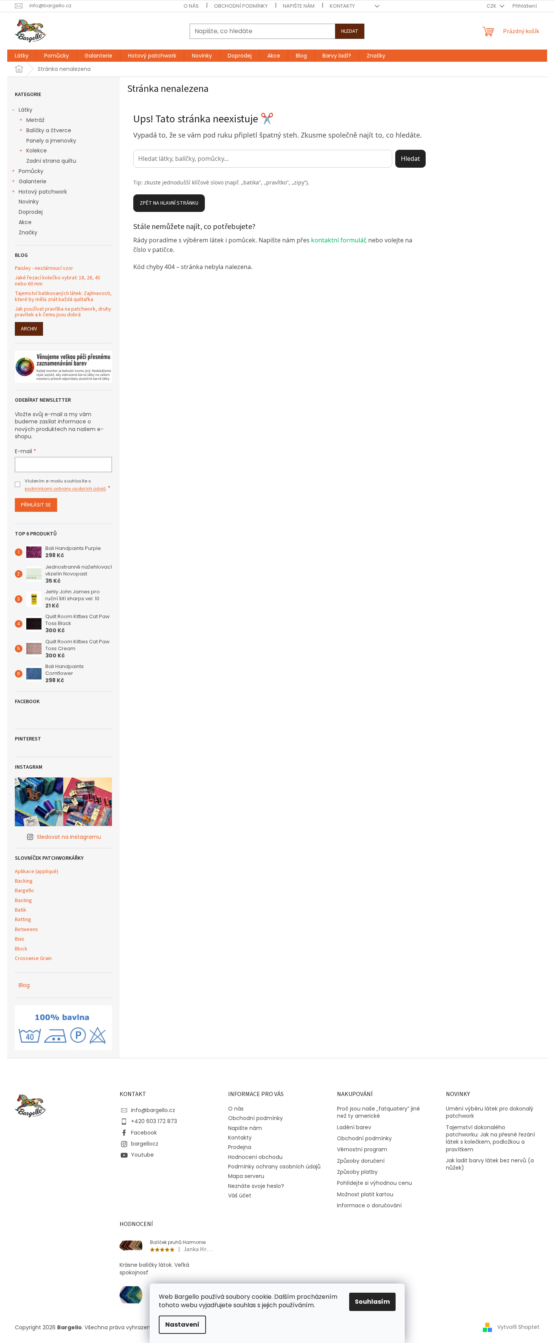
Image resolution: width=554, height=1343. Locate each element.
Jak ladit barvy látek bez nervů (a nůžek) (490, 1164)
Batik (20, 910)
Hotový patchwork (43, 192)
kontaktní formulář (338, 240)
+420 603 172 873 (154, 1121)
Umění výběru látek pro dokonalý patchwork (489, 1112)
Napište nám (299, 6)
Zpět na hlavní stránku (169, 203)
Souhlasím (372, 1301)
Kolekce (36, 150)
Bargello (24, 891)
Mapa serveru (246, 1176)
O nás (191, 6)
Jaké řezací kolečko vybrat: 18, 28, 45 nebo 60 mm (57, 281)
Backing (24, 881)
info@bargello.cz (153, 1110)
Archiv (29, 329)
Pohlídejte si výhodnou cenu (374, 1183)
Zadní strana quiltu (51, 161)
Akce (25, 222)
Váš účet (239, 1195)
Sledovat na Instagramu (69, 837)
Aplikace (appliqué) (36, 872)
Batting (23, 920)
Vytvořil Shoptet (518, 1327)
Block (21, 949)
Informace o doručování (369, 1205)
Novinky (29, 201)
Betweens (26, 930)
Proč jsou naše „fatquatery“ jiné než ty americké (378, 1112)
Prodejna (239, 1147)
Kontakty (342, 6)
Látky (25, 110)
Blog (24, 985)
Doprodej (31, 212)
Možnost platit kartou (365, 1194)
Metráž (35, 120)
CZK (492, 6)
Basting (23, 901)
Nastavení (182, 1324)
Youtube (142, 1155)
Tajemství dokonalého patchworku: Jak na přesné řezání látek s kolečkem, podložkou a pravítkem (490, 1138)
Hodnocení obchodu (255, 1157)
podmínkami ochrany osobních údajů (65, 489)
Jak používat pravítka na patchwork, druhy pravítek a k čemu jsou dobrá (63, 312)
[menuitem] (21, 56)
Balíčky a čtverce (48, 130)
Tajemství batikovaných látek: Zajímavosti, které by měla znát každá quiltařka (63, 297)
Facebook (144, 1132)
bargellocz (144, 1143)
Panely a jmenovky (51, 140)
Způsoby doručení (361, 1161)
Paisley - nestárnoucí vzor (44, 268)
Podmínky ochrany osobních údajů (274, 1166)
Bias (19, 939)
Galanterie (32, 181)
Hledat (349, 31)
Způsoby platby (357, 1172)
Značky (28, 232)
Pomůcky (31, 171)
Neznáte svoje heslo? (256, 1186)
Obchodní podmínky (241, 6)
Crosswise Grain (33, 959)
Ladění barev (354, 1127)
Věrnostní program (362, 1149)
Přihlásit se (36, 505)
